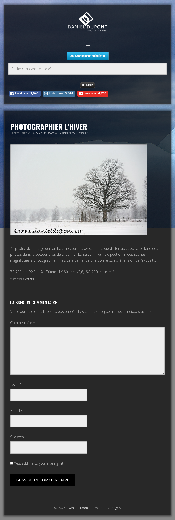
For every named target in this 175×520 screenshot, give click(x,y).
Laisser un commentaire (73, 133)
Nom (15, 384)
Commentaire (22, 322)
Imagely (115, 508)
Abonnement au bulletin (90, 56)
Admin (89, 85)
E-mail (16, 410)
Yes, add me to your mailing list (38, 463)
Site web (17, 436)
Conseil (29, 279)
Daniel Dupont (87, 22)
